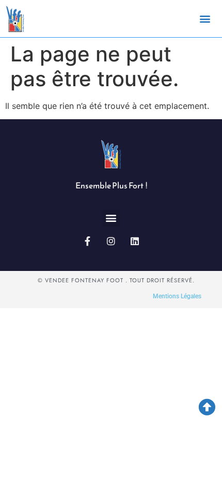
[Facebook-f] (87, 241)
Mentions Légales (177, 296)
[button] (205, 18)
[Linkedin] (134, 241)
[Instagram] (111, 241)
